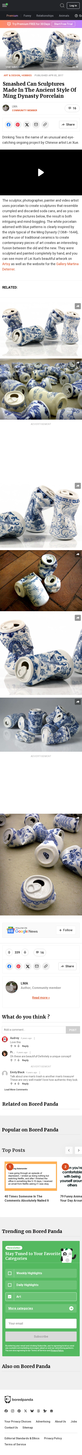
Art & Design (12, 75)
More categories (20, 1308)
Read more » (41, 997)
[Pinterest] (19, 1410)
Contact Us (11, 1427)
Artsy (6, 264)
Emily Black (17, 1072)
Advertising (43, 1421)
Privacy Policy (53, 1438)
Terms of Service (15, 1444)
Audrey (14, 1038)
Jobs (74, 1421)
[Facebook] (6, 1410)
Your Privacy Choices (18, 1421)
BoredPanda (22, 5)
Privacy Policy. (57, 1350)
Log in (73, 5)
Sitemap (28, 1427)
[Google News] (51, 1410)
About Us (60, 1421)
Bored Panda (19, 1399)
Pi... (12, 1052)
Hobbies (27, 75)
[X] (25, 1410)
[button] (69, 1150)
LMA (14, 106)
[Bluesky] (32, 1410)
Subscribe (41, 1336)
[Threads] (38, 1410)
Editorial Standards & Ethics (22, 1438)
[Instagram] (12, 1410)
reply (25, 1046)
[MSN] (45, 1410)
